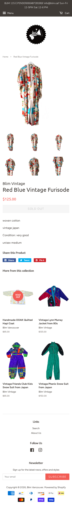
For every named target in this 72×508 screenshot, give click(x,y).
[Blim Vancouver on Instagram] (40, 450)
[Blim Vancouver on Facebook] (32, 450)
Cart (66, 13)
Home (5, 56)
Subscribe (57, 477)
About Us (36, 433)
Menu (10, 13)
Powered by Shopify (55, 487)
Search (36, 428)
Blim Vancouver (35, 487)
